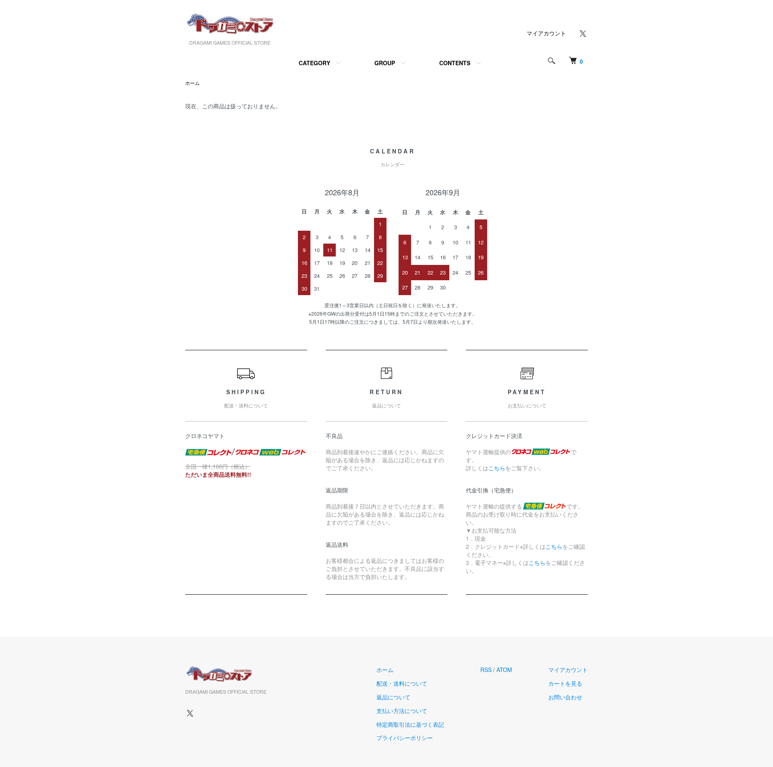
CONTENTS (454, 63)
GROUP (384, 63)
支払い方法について (401, 711)
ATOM (504, 670)
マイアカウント (546, 33)
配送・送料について (401, 683)
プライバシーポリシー (404, 738)
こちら (496, 468)
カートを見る (565, 683)
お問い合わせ (565, 697)
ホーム (192, 82)
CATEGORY (314, 63)
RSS (486, 670)
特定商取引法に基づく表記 (410, 724)
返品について (393, 697)
